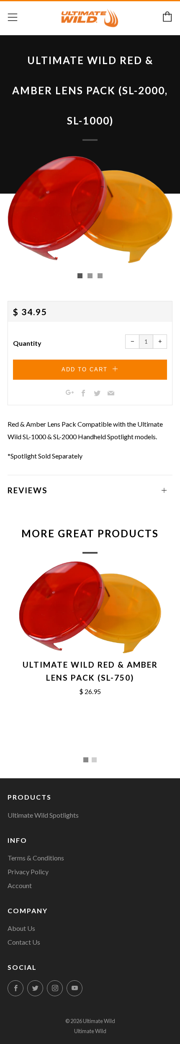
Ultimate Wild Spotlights (43, 815)
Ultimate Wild (90, 1031)
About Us (21, 928)
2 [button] (94, 759)
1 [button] (85, 759)
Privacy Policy (28, 872)
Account (20, 885)
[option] (90, 209)
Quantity (27, 343)
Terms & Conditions (36, 858)
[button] (79, 275)
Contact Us (24, 942)
